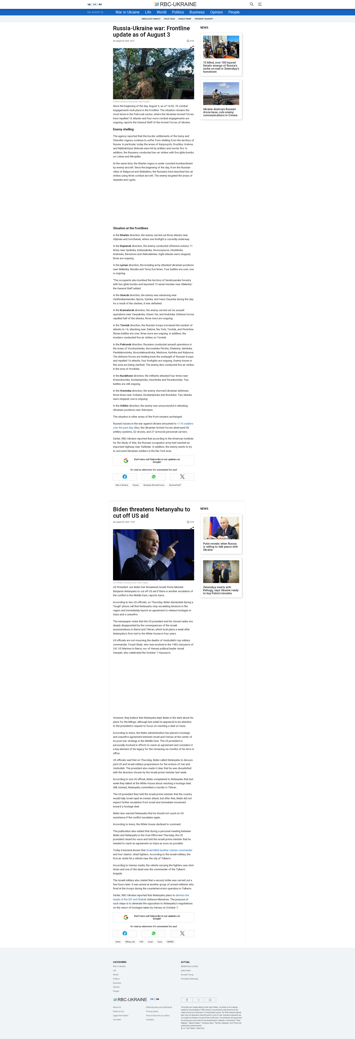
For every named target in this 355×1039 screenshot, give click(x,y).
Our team (117, 1019)
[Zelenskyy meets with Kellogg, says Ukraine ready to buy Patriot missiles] (221, 572)
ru (100, 4)
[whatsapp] (210, 1000)
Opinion (216, 12)
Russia (136, 485)
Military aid (130, 942)
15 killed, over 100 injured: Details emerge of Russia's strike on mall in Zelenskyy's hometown (221, 67)
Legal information (120, 1015)
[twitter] (198, 1000)
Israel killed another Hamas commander (169, 850)
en (94, 4)
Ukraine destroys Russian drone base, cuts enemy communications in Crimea (220, 112)
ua (89, 4)
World (161, 12)
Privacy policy (152, 1011)
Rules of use (118, 1011)
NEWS (204, 27)
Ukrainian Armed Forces (153, 485)
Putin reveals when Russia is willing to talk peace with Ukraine (220, 546)
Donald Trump (184, 19)
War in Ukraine (128, 12)
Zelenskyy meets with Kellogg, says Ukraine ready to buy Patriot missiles (221, 590)
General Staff (175, 485)
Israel (150, 942)
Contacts (150, 1019)
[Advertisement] (153, 204)
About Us (117, 1007)
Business (197, 12)
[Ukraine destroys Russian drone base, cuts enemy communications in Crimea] (221, 94)
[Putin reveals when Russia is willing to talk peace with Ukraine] (221, 528)
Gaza (160, 942)
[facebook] (187, 1000)
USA (141, 942)
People (234, 12)
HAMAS (170, 942)
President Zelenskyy (204, 19)
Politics (178, 12)
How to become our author (158, 1015)
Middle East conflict (151, 19)
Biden (118, 942)
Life (148, 12)
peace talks (169, 19)
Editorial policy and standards (159, 1007)
